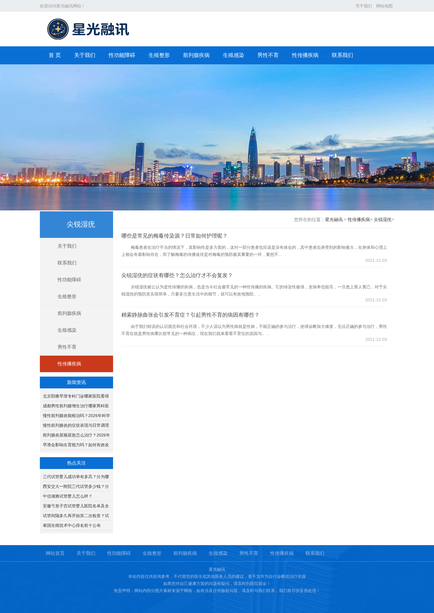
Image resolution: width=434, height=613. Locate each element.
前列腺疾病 (196, 55)
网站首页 (55, 553)
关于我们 (363, 6)
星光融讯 (334, 219)
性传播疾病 (305, 55)
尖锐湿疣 (382, 219)
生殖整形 (159, 55)
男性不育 (268, 55)
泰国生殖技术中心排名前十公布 (72, 525)
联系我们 (342, 55)
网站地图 (384, 6)
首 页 (55, 55)
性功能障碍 (122, 55)
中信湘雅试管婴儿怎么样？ (67, 496)
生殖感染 (233, 55)
